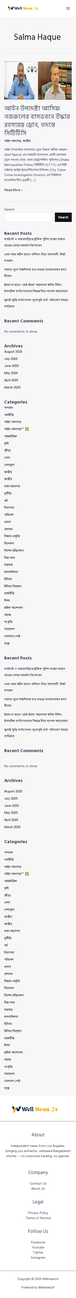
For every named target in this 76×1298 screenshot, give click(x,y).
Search (9, 209)
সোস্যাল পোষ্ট (12, 636)
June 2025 (11, 366)
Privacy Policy (38, 1213)
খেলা (7, 458)
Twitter (38, 1252)
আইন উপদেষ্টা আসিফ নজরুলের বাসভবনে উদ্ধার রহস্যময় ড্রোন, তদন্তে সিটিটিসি (37, 120)
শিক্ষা (7, 600)
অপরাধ (8, 408)
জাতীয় (8, 479)
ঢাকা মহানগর (12, 486)
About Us (38, 1189)
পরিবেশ (9, 515)
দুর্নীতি (7, 493)
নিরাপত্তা (9, 507)
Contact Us (38, 1183)
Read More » (13, 190)
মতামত (8, 565)
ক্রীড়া (7, 450)
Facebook (38, 1242)
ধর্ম (6, 500)
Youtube (38, 1247)
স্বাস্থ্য (7, 643)
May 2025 (11, 373)
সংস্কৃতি (8, 622)
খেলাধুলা (9, 465)
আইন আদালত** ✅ (16, 429)
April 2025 (11, 380)
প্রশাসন (8, 529)
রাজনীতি (9, 593)
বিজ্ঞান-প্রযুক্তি (12, 536)
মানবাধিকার (11, 572)
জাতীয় (27, 141)
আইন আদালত (12, 141)
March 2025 (12, 387)
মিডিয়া (8, 579)
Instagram (38, 1257)
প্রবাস (7, 522)
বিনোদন (9, 543)
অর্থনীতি (9, 415)
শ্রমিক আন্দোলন (13, 608)
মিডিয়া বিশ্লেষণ (13, 586)
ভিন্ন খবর (9, 558)
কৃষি (6, 443)
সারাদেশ (9, 629)
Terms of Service (38, 1218)
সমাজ (7, 615)
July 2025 (11, 359)
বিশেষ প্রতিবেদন (14, 550)
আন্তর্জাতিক (10, 436)
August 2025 (13, 352)
